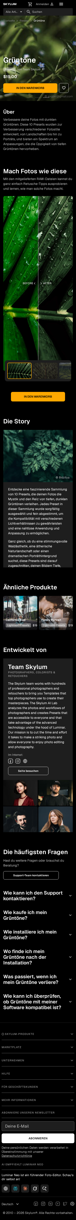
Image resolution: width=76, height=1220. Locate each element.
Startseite (9, 20)
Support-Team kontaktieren (31, 875)
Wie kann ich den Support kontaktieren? (38, 896)
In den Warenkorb (30, 88)
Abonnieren (38, 1138)
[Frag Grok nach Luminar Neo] (35, 1188)
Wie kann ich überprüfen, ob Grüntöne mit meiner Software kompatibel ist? (38, 1002)
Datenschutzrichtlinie (17, 1156)
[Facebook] (10, 761)
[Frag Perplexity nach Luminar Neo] (15, 1188)
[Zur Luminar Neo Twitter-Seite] (65, 1204)
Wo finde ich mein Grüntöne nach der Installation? (38, 957)
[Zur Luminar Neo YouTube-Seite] (58, 1204)
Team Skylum (32, 69)
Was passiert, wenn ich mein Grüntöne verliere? (38, 979)
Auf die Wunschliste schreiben (20, 607)
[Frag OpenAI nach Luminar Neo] (6, 1188)
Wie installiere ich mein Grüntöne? (38, 935)
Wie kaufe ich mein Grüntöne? (38, 915)
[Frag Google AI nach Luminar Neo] (45, 1188)
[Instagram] (17, 761)
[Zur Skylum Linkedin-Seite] (50, 1204)
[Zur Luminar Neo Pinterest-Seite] (72, 1204)
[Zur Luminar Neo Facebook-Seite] (36, 1204)
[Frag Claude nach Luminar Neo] (25, 1188)
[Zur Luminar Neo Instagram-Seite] (43, 1204)
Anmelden (45, 4)
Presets (24, 20)
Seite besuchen (28, 771)
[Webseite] (25, 761)
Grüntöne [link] (39, 20)
